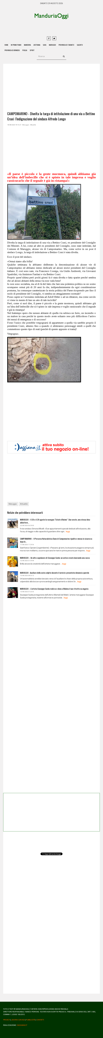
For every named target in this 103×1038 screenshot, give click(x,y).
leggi (68, 531)
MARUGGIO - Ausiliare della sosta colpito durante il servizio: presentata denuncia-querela (54, 572)
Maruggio (52, 45)
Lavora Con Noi (18, 1020)
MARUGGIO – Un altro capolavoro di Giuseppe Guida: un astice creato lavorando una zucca (55, 557)
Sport (32, 50)
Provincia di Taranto (66, 45)
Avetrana (37, 45)
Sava (44, 45)
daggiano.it (22, 1025)
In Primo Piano (16, 45)
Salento (80, 45)
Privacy (6, 1020)
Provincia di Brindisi (12, 50)
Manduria (27, 45)
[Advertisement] (61, 28)
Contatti (40, 1020)
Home (6, 45)
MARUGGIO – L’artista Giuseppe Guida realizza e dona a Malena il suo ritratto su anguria (54, 588)
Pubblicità (30, 1020)
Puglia (24, 50)
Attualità (23, 504)
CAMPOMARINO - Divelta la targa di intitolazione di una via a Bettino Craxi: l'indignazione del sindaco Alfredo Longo (51, 116)
